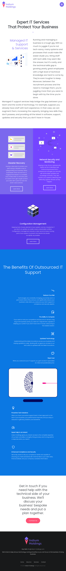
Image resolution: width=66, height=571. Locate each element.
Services (36, 562)
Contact (43, 562)
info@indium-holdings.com (36, 549)
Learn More (16, 189)
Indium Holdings (29, 566)
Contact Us (33, 521)
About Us (28, 562)
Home (22, 562)
